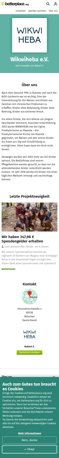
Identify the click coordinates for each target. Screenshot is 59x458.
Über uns (53, 11)
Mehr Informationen (29, 433)
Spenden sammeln (37, 11)
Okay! (30, 449)
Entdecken (21, 11)
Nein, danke (29, 440)
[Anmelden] (55, 4)
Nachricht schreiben (29, 352)
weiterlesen (8, 269)
